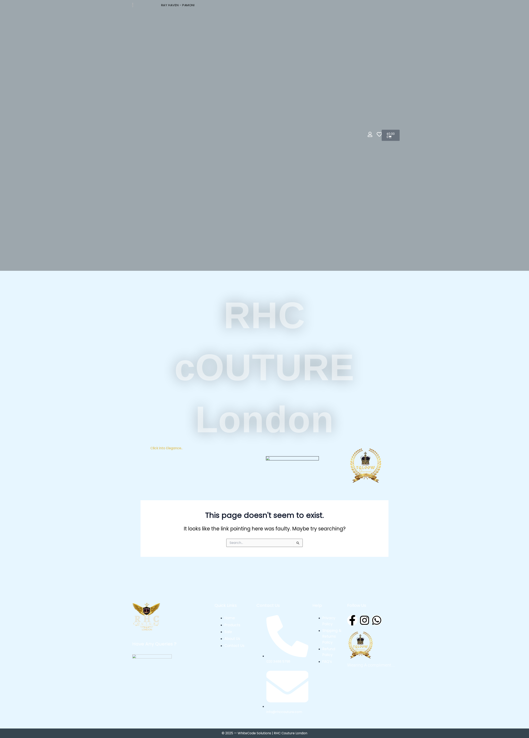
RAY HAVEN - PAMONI (178, 5)
